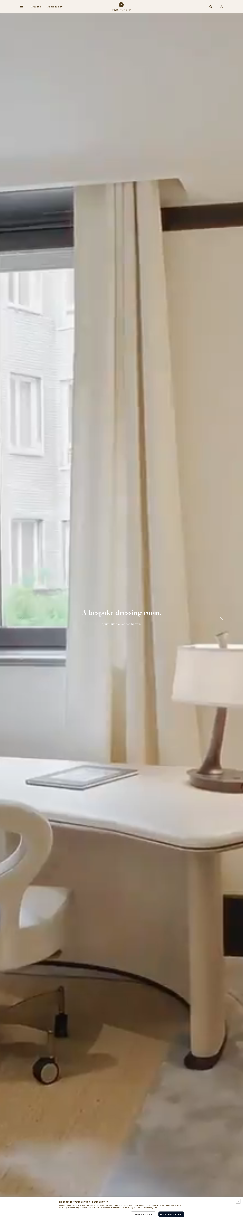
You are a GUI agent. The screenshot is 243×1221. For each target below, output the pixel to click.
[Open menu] (21, 6)
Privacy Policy (127, 1208)
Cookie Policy (142, 1208)
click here (95, 1208)
